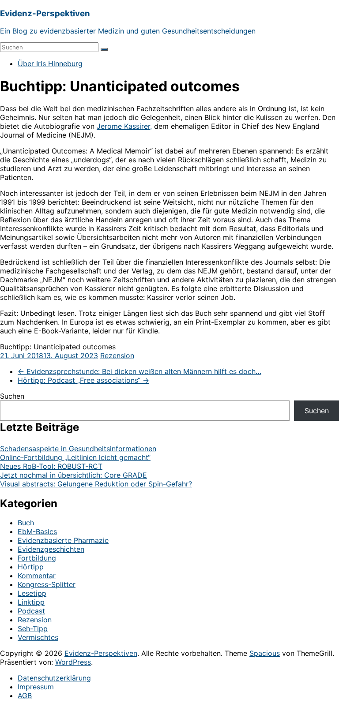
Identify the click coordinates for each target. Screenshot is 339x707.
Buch (26, 522)
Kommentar (37, 575)
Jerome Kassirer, (124, 126)
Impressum (36, 686)
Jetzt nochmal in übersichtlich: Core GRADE (73, 475)
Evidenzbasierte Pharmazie (63, 540)
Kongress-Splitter (46, 584)
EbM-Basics (37, 531)
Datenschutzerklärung (54, 677)
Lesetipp (32, 593)
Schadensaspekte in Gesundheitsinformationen (78, 448)
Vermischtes (38, 637)
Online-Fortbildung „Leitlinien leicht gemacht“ (75, 457)
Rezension (117, 355)
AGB (25, 695)
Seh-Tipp (33, 628)
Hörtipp (31, 566)
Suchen (12, 396)
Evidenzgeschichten (51, 549)
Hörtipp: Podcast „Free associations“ (83, 380)
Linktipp (31, 602)
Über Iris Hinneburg (50, 63)
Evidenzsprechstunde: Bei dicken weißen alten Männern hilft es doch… (139, 371)
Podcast (31, 610)
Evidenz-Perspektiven (45, 13)
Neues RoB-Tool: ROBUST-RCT (51, 466)
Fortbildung (37, 558)
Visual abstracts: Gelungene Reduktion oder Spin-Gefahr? (96, 483)
